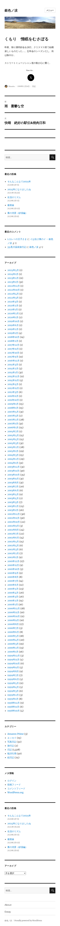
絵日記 (10, 757)
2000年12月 (13, 608)
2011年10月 (13, 400)
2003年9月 (13, 478)
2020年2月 (13, 313)
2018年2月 (12, 341)
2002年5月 (13, 541)
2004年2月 (13, 459)
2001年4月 (12, 592)
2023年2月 (13, 278)
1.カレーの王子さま (17, 239)
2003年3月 (13, 502)
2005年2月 (13, 447)
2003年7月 (13, 486)
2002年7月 (13, 533)
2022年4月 (13, 293)
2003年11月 (13, 470)
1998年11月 (13, 706)
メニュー (50, 10)
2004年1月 (12, 462)
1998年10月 (13, 710)
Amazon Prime (15, 733)
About (8, 905)
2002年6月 (13, 537)
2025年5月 (13, 270)
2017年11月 (13, 348)
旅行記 (10, 745)
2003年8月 (13, 482)
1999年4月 (13, 687)
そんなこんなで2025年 (19, 181)
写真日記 (11, 741)
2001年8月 (12, 577)
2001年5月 (12, 588)
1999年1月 (12, 698)
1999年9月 (13, 667)
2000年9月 (13, 620)
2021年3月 (12, 301)
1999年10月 (13, 663)
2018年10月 (13, 337)
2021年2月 (12, 305)
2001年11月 (13, 565)
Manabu (12, 86)
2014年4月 (12, 384)
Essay (8, 911)
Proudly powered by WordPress (28, 920)
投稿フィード (14, 784)
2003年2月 (13, 506)
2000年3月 (13, 643)
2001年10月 (13, 569)
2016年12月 (13, 360)
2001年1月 (12, 604)
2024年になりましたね (19, 189)
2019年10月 (13, 321)
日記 (34, 86)
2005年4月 (13, 439)
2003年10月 (13, 474)
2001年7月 (12, 580)
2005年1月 (12, 451)
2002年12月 (13, 514)
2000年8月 (13, 624)
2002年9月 (13, 525)
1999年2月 (13, 695)
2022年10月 (13, 289)
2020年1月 (12, 317)
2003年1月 (12, 510)
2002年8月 (13, 529)
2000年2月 (13, 647)
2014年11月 (13, 380)
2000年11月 (13, 612)
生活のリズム (14, 197)
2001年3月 (12, 596)
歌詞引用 (11, 753)
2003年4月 (13, 498)
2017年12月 (13, 344)
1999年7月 (13, 675)
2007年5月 (13, 411)
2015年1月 (12, 372)
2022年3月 (13, 297)
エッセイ (11, 737)
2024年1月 (12, 274)
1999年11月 (13, 659)
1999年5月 (13, 683)
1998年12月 (13, 702)
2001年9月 (13, 573)
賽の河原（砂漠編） (17, 213)
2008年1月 (12, 407)
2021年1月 (12, 309)
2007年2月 (13, 419)
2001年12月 (13, 561)
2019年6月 (13, 325)
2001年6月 (13, 584)
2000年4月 (13, 639)
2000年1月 (12, 651)
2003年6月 (13, 490)
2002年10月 (13, 521)
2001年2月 (12, 600)
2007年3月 (13, 415)
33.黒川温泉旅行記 (16, 247)
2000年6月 (13, 632)
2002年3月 (13, 549)
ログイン (11, 780)
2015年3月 (12, 364)
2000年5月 (13, 636)
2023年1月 (12, 282)
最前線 (10, 205)
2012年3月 (12, 392)
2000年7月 (13, 628)
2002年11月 (13, 518)
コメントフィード (16, 788)
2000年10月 (13, 616)
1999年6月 (13, 679)
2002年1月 (12, 557)
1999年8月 (13, 671)
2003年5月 (13, 494)
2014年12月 (13, 376)
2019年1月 (12, 333)
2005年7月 (13, 431)
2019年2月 (13, 329)
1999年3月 (13, 691)
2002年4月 (13, 545)
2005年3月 (13, 443)
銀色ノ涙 (11, 10)
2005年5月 (13, 435)
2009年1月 (13, 403)
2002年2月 (13, 553)
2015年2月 (12, 368)
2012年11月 (13, 388)
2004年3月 (13, 455)
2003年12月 (13, 466)
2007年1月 (12, 423)
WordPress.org (15, 792)
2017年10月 (13, 352)
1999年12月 (13, 655)
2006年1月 (13, 427)
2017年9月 (12, 356)
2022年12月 (13, 285)
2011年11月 (13, 396)
